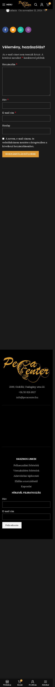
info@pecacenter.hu (27, 397)
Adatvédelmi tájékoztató (26, 476)
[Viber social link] (28, 30)
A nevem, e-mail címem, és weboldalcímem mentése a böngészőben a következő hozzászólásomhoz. (24, 142)
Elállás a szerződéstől (26, 481)
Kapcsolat (26, 486)
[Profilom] (42, 5)
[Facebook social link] (5, 30)
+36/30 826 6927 (27, 392)
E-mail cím (9, 112)
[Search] (36, 5)
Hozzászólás (9, 64)
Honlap (6, 125)
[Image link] (26, 369)
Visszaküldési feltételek (26, 470)
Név (5, 99)
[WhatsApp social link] (21, 30)
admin (13, 10)
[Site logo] (25, 4)
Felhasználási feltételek (26, 465)
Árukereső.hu (26, 453)
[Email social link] (13, 30)
